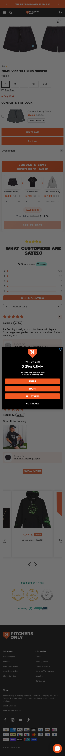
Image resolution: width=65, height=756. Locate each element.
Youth (32, 388)
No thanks (32, 403)
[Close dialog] (60, 349)
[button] (57, 748)
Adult (32, 381)
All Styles (32, 396)
